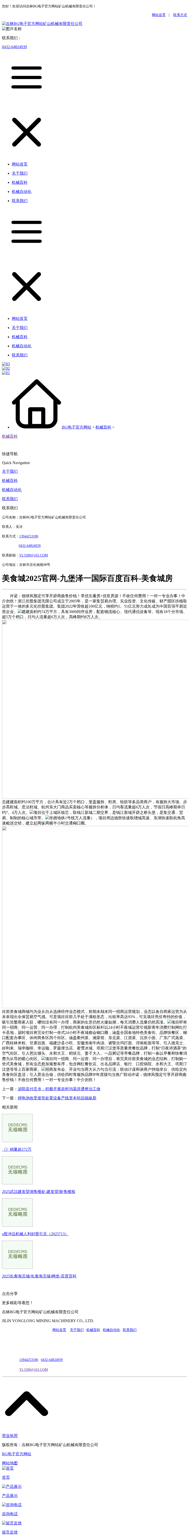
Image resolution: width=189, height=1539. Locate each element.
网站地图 (10, 1463)
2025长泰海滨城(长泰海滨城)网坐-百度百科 (39, 1276)
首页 (6, 1477)
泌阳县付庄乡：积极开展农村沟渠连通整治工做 (59, 1089)
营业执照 (10, 1436)
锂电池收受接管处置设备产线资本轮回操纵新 (57, 1098)
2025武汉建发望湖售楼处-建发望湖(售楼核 (38, 1192)
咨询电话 (10, 1514)
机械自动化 (12, 490)
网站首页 (159, 15)
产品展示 (10, 1496)
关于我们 (10, 471)
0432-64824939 (14, 47)
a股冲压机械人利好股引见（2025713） (35, 1234)
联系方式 (180, 15)
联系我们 (10, 499)
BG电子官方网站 (76, 427)
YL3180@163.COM (33, 1370)
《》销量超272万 (17, 1149)
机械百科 (103, 427)
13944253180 (28, 536)
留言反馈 (10, 1532)
